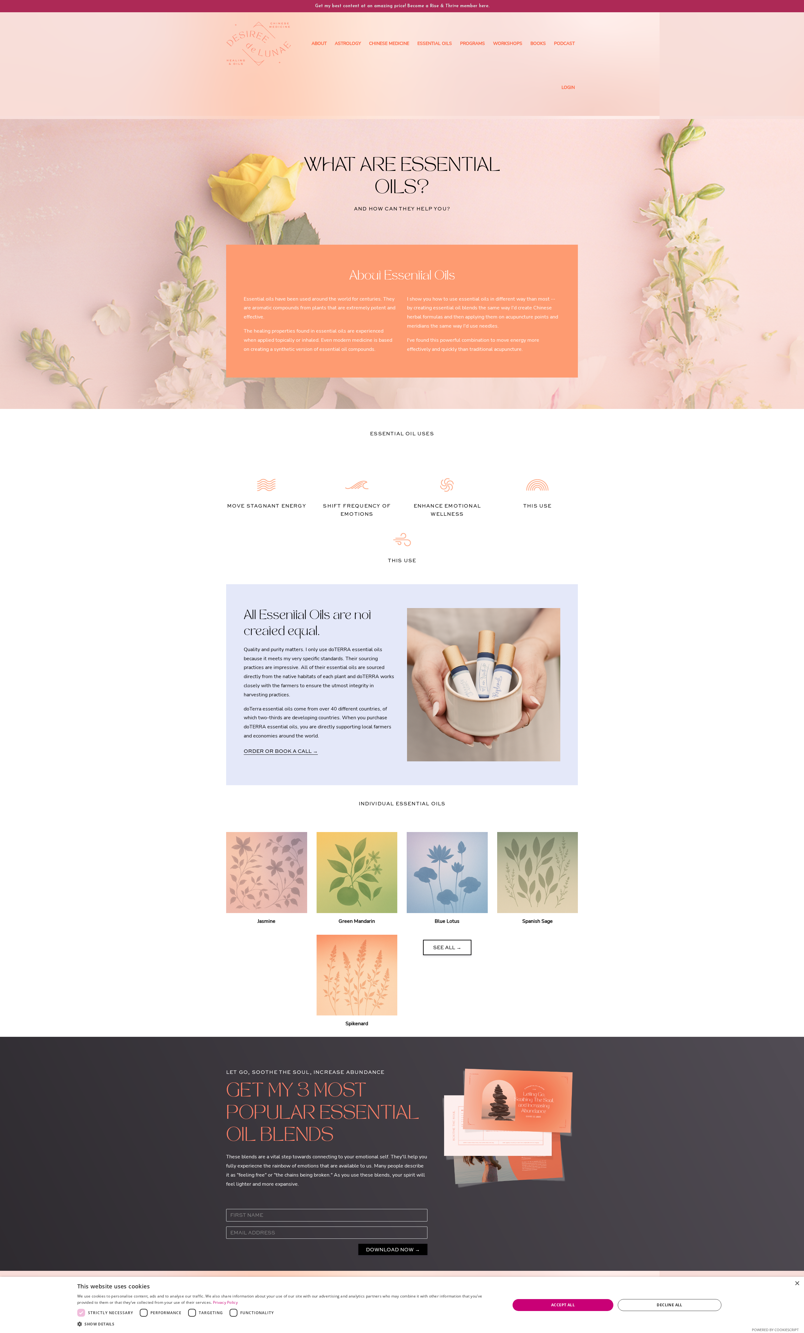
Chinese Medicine (389, 43)
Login (568, 87)
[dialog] (402, 1305)
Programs (472, 43)
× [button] (797, 1283)
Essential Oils (434, 43)
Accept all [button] (563, 1305)
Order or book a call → (281, 751)
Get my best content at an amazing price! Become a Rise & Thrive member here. (402, 6)
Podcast (564, 43)
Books (538, 43)
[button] (287, 1324)
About (319, 43)
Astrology (348, 43)
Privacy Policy (225, 1302)
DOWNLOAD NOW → (393, 1249)
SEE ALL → (447, 947)
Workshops (507, 43)
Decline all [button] (669, 1305)
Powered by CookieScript (775, 1329)
